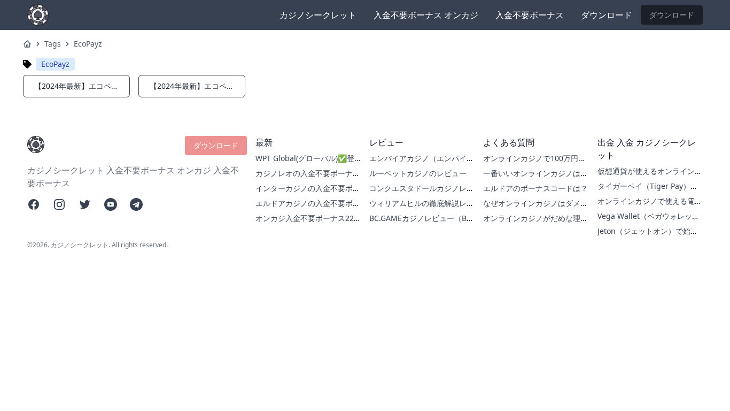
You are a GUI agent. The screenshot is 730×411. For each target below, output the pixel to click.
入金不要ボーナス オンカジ (426, 15)
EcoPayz (88, 44)
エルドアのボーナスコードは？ (535, 188)
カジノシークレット (317, 15)
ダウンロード (606, 15)
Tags (52, 44)
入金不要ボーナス (529, 15)
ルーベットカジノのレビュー (418, 173)
